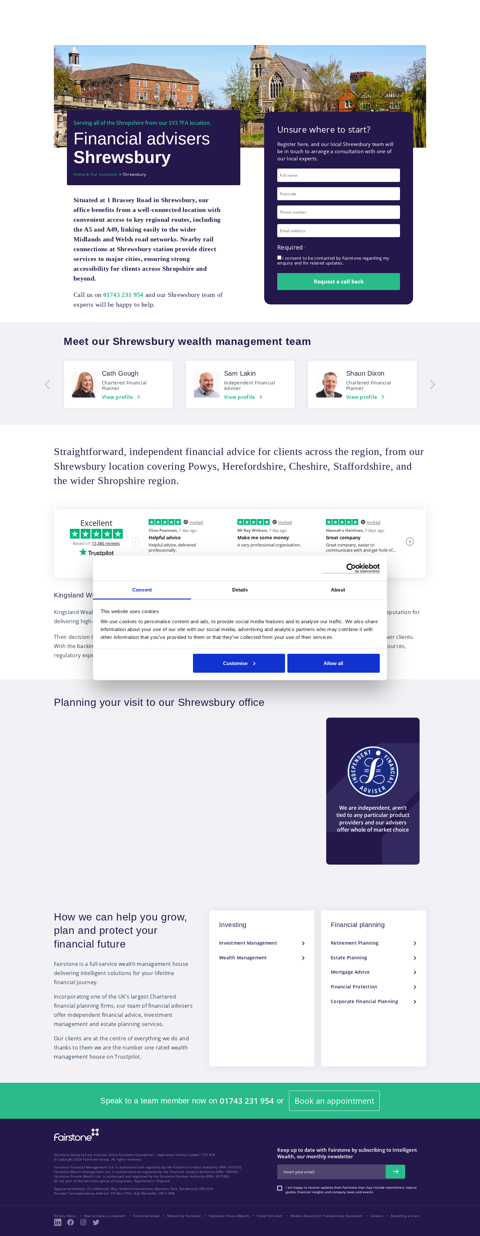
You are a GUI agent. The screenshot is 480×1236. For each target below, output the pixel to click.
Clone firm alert (269, 1215)
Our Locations (104, 174)
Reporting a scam (405, 1215)
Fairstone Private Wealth (229, 1215)
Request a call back (339, 281)
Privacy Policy (65, 1215)
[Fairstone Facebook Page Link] (70, 1222)
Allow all (333, 663)
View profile (117, 397)
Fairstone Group (146, 1215)
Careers (377, 1215)
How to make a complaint (105, 1215)
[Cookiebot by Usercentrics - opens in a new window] (351, 568)
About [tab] (338, 590)
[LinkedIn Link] (58, 1222)
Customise (235, 663)
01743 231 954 (247, 1101)
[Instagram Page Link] (83, 1222)
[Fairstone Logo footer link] (75, 1135)
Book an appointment (334, 1100)
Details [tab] (240, 590)
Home (79, 174)
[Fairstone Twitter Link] (96, 1222)
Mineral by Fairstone (184, 1215)
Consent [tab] (142, 590)
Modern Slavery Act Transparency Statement (326, 1215)
